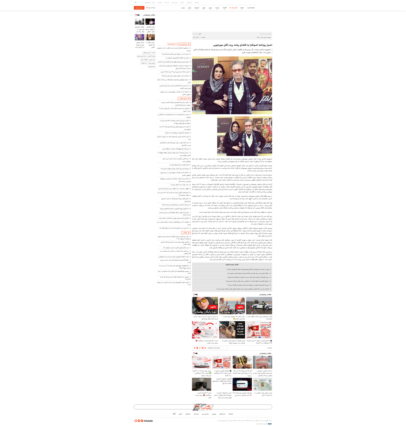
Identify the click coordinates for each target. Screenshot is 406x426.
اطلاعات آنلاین (267, 5)
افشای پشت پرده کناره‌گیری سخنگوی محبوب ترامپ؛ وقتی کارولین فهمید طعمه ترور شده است (242, 289)
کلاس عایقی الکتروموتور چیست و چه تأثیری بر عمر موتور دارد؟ (174, 283)
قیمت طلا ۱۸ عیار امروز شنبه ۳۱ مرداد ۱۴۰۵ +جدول (175, 72)
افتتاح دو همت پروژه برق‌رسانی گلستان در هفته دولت (174, 218)
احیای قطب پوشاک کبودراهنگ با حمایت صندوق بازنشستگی (176, 200)
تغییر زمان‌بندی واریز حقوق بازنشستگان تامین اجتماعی (173, 62)
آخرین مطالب (183, 98)
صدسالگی (189, 2)
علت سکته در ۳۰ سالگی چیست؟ (180, 185)
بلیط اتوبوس (151, 67)
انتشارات (159, 2)
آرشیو (153, 2)
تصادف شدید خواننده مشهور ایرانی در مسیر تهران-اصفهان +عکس (175, 93)
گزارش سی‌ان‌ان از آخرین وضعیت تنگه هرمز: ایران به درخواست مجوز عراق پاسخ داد (175, 121)
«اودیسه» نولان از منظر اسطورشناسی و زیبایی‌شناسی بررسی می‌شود (175, 213)
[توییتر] (139, 420)
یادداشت (166, 2)
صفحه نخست (251, 8)
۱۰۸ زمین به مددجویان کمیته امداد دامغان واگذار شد (174, 228)
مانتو (153, 53)
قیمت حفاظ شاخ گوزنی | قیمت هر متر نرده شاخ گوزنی (173, 257)
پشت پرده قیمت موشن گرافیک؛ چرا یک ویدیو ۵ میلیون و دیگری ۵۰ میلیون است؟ (174, 237)
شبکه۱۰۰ (197, 2)
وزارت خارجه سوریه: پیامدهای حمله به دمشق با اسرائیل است (174, 137)
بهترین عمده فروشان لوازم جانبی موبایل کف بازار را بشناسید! (175, 278)
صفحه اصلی (268, 34)
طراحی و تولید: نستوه (262, 424)
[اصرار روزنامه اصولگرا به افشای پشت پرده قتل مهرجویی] (232, 85)
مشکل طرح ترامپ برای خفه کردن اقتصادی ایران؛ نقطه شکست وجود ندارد (248, 273)
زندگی (189, 8)
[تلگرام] (135, 420)
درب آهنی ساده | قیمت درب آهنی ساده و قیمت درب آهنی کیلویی (175, 252)
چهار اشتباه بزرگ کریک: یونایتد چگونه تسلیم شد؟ (174, 169)
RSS (174, 414)
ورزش (210, 8)
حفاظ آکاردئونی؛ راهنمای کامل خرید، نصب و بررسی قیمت (175, 261)
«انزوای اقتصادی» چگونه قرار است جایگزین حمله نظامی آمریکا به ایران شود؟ (247, 281)
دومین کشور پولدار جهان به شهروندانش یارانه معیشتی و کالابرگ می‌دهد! (248, 285)
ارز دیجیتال (144, 63)
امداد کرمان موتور (141, 56)
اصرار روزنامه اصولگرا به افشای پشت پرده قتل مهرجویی (242, 45)
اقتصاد (225, 8)
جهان (203, 8)
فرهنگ (233, 8)
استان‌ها (197, 8)
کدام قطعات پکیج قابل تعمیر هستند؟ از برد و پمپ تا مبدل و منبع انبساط (175, 267)
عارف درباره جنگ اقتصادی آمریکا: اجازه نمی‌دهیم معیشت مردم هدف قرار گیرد (176, 103)
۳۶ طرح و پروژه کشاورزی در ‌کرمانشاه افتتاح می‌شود (174, 208)
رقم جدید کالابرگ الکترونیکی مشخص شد (177, 58)
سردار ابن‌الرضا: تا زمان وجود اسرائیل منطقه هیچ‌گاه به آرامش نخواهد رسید (174, 154)
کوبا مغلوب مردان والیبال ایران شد (179, 165)
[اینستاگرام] (142, 420)
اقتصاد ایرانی (144, 60)
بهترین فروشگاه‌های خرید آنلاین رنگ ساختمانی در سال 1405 (174, 272)
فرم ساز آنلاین (151, 56)
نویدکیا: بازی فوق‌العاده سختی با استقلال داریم (175, 149)
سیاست (217, 8)
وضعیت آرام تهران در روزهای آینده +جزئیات (177, 133)
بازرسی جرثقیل (147, 53)
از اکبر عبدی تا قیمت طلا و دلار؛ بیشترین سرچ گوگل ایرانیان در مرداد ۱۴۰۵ (175, 180)
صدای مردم (175, 2)
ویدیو (183, 8)
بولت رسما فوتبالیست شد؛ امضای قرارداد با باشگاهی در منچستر (174, 115)
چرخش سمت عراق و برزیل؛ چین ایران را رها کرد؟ (175, 76)
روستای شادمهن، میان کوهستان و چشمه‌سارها (175, 205)
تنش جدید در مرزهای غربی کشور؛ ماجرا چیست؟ (175, 54)
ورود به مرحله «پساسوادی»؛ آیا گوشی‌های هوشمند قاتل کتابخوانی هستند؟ (248, 269)
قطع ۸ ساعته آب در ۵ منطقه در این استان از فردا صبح (173, 188)
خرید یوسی (152, 60)
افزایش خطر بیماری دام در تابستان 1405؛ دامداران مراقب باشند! (176, 243)
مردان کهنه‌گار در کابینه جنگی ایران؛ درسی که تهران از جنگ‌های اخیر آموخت (248, 277)
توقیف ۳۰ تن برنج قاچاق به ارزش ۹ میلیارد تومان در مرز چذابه (174, 223)
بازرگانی (185, 233)
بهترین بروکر (152, 63)
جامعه (242, 8)
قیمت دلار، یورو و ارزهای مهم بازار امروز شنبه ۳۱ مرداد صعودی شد (175, 128)
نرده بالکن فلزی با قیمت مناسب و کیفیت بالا (176, 248)
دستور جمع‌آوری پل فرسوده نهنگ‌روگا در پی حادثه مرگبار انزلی (174, 81)
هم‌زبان (182, 2)
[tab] (185, 44)
